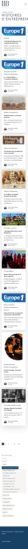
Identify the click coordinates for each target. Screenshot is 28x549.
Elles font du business (9, 478)
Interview (6, 310)
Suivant (18, 444)
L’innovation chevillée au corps (12, 405)
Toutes (4, 464)
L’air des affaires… (9, 271)
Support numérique (8, 515)
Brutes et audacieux (9, 305)
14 (14, 444)
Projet (5, 512)
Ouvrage (6, 502)
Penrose (4, 534)
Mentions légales (6, 541)
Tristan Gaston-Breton (13, 54)
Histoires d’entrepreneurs (11, 74)
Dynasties (6, 38)
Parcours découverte (8, 505)
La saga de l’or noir (8, 483)
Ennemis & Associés (9, 364)
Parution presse (7, 509)
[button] (25, 4)
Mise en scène (7, 498)
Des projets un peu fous (10, 71)
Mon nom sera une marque (10, 492)
